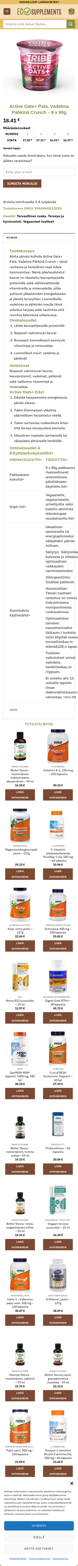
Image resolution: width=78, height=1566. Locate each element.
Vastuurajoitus (60, 1558)
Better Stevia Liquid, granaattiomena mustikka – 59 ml (58, 1378)
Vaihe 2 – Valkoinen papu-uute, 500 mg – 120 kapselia (19, 1303)
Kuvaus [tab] (11, 237)
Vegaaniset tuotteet (38, 221)
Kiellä (39, 1537)
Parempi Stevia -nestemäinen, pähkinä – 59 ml (20, 1378)
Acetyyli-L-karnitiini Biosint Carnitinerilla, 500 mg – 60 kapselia (58, 1454)
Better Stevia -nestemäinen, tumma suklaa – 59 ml (20, 1152)
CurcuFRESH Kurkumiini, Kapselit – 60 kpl (57, 1076)
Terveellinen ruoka (31, 216)
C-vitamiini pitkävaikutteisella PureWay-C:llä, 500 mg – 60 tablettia (58, 855)
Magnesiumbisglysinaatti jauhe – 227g (21, 851)
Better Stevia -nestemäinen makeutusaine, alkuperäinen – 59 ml (20, 776)
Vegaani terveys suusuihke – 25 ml (58, 1225)
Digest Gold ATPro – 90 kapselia (58, 1002)
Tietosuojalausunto (39, 1558)
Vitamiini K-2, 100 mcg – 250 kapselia (58, 772)
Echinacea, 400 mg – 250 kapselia (58, 931)
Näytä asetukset (39, 1549)
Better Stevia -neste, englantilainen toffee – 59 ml (20, 1227)
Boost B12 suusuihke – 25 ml (20, 1002)
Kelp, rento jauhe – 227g (20, 931)
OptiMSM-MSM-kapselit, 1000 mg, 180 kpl (20, 1076)
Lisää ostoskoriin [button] (20, 795)
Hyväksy (39, 1526)
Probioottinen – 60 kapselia (58, 1150)
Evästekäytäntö (18, 1558)
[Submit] (71, 24)
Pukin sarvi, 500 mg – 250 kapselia (20, 1452)
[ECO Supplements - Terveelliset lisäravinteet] (39, 11)
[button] (72, 1483)
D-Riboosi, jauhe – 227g (58, 1301)
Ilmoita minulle (22, 183)
